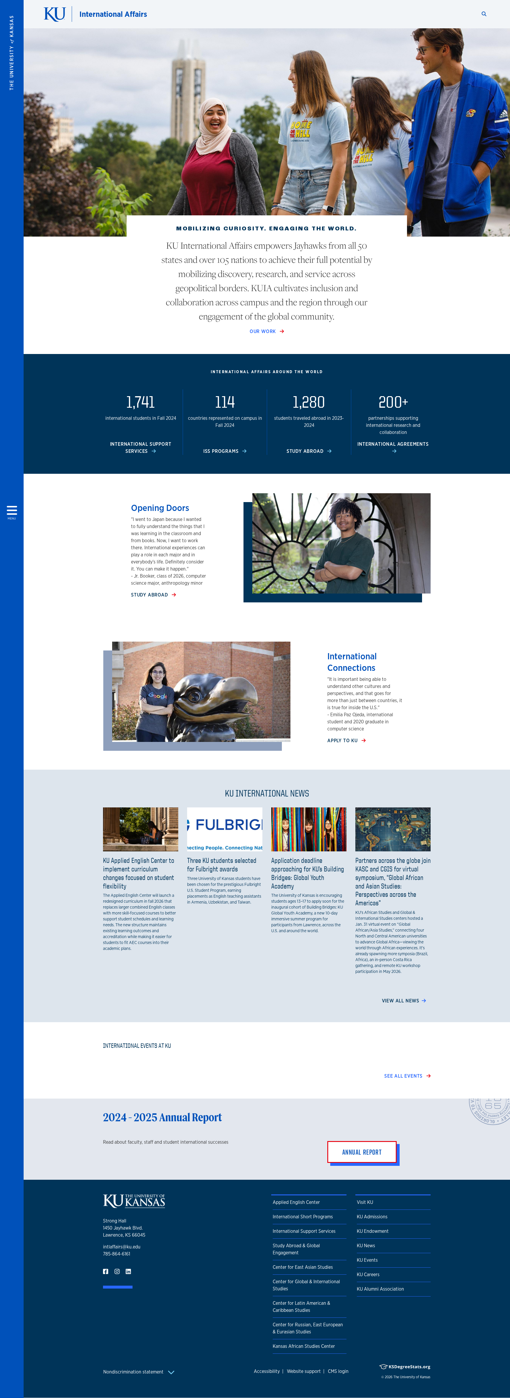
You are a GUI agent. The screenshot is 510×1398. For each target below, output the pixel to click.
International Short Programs (303, 1217)
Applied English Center (296, 1202)
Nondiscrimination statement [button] (134, 1372)
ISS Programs (221, 451)
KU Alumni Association (380, 1289)
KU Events (367, 1260)
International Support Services (304, 1231)
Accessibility (267, 1371)
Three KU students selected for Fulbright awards (221, 864)
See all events (404, 1076)
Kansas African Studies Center (304, 1346)
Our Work (263, 331)
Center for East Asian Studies (303, 1267)
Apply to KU (343, 740)
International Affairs (113, 14)
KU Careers (368, 1274)
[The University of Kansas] (134, 1205)
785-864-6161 (116, 1254)
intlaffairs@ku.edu (121, 1247)
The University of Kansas (411, 1377)
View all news (400, 1001)
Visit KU (365, 1202)
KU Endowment (373, 1231)
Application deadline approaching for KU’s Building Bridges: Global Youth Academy (307, 872)
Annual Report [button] (362, 1152)
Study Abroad (306, 451)
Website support (304, 1371)
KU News (366, 1246)
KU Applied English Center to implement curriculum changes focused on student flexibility (138, 872)
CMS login (338, 1371)
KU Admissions (372, 1217)
